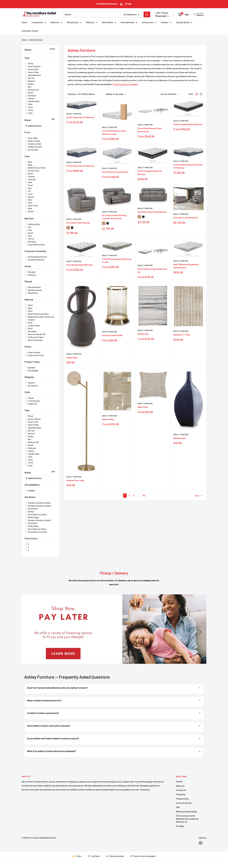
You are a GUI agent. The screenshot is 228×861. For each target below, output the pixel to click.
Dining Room (73, 22)
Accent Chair (33, 69)
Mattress (90, 22)
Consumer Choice (30, 30)
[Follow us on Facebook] (200, 843)
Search (179, 781)
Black (30, 165)
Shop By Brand (182, 22)
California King (34, 224)
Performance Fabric (36, 337)
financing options (55, 744)
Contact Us (181, 790)
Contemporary (34, 401)
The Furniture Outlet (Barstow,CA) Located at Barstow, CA (187, 818)
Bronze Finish (33, 171)
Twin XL (31, 239)
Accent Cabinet (34, 66)
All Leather (32, 331)
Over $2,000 (33, 150)
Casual (30, 398)
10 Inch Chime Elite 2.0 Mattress (80, 117)
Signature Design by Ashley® (39, 506)
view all (52, 49)
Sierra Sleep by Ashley (37, 529)
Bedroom (55, 22)
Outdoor (164, 22)
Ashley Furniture (36, 40)
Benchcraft (32, 523)
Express (31, 383)
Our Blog (180, 826)
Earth (30, 182)
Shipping (29, 377)
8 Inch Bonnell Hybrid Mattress (79, 265)
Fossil (30, 185)
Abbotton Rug (108, 419)
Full (29, 227)
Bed (29, 87)
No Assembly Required (37, 257)
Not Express (33, 386)
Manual (28, 281)
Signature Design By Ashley (39, 503)
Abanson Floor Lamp (75, 480)
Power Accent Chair (36, 355)
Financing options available (125, 84)
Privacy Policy (182, 798)
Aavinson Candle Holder (112, 335)
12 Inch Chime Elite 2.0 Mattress (80, 166)
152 (144, 495)
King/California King (36, 245)
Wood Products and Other (38, 314)
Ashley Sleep (33, 526)
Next (197, 495)
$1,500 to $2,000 (35, 147)
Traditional (32, 404)
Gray (30, 188)
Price (27, 132)
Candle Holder (33, 101)
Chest (30, 107)
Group (28, 266)
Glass (30, 308)
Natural (31, 197)
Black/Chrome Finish (36, 168)
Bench (30, 93)
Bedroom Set (33, 90)
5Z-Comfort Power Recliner (78, 223)
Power (28, 346)
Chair (30, 104)
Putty (30, 203)
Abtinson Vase (179, 438)
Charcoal (31, 179)
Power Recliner (34, 352)
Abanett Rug (143, 334)
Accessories (147, 22)
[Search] (147, 14)
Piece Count (31, 538)
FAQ (178, 807)
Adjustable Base (34, 75)
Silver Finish (33, 206)
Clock (30, 113)
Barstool (31, 81)
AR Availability (32, 484)
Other (30, 311)
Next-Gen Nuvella (35, 340)
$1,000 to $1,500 (34, 144)
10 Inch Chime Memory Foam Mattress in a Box (114, 132)
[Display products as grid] (197, 94)
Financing (180, 794)
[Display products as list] (201, 94)
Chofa (30, 110)
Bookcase (32, 95)
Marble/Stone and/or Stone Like (41, 317)
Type (27, 57)
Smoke (31, 211)
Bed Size (29, 218)
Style (27, 392)
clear (53, 119)
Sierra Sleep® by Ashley (37, 514)
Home (24, 22)
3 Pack (30, 63)
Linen (30, 194)
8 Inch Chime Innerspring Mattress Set (152, 270)
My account (161, 16)
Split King (32, 242)
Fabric (30, 305)
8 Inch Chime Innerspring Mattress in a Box (116, 260)
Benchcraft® (33, 509)
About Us (180, 786)
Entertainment (127, 22)
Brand (28, 120)
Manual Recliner (34, 287)
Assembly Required (36, 260)
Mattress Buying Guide (186, 811)
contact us (192, 732)
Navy (30, 200)
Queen (30, 233)
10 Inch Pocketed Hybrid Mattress (187, 124)
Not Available (33, 370)
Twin (30, 236)
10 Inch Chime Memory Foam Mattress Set (150, 130)
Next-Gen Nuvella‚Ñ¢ (36, 334)
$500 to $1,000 (34, 141)
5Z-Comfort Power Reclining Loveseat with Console (114, 217)
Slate (30, 208)
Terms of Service (184, 803)
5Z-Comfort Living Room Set (185, 217)
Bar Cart (31, 78)
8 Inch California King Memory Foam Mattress (186, 266)
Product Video (32, 361)
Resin (30, 328)
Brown (30, 173)
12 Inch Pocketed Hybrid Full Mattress (150, 172)
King (30, 230)
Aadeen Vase (71, 357)
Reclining (32, 275)
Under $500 (32, 138)
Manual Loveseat (35, 290)
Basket (31, 84)
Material (29, 299)
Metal (30, 323)
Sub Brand (30, 497)
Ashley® (31, 511)
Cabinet (31, 98)
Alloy (30, 162)
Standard (31, 272)
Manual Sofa (33, 293)
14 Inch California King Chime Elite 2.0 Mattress (188, 166)
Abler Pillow (143, 407)
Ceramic (31, 320)
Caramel (31, 176)
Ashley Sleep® (33, 517)
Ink (29, 191)
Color (27, 156)
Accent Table (33, 72)
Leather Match (34, 325)
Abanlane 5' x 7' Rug (181, 334)
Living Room (37, 22)
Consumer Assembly (35, 251)
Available (31, 368)
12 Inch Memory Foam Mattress (115, 172)
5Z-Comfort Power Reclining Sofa (152, 212)
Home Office (107, 22)
